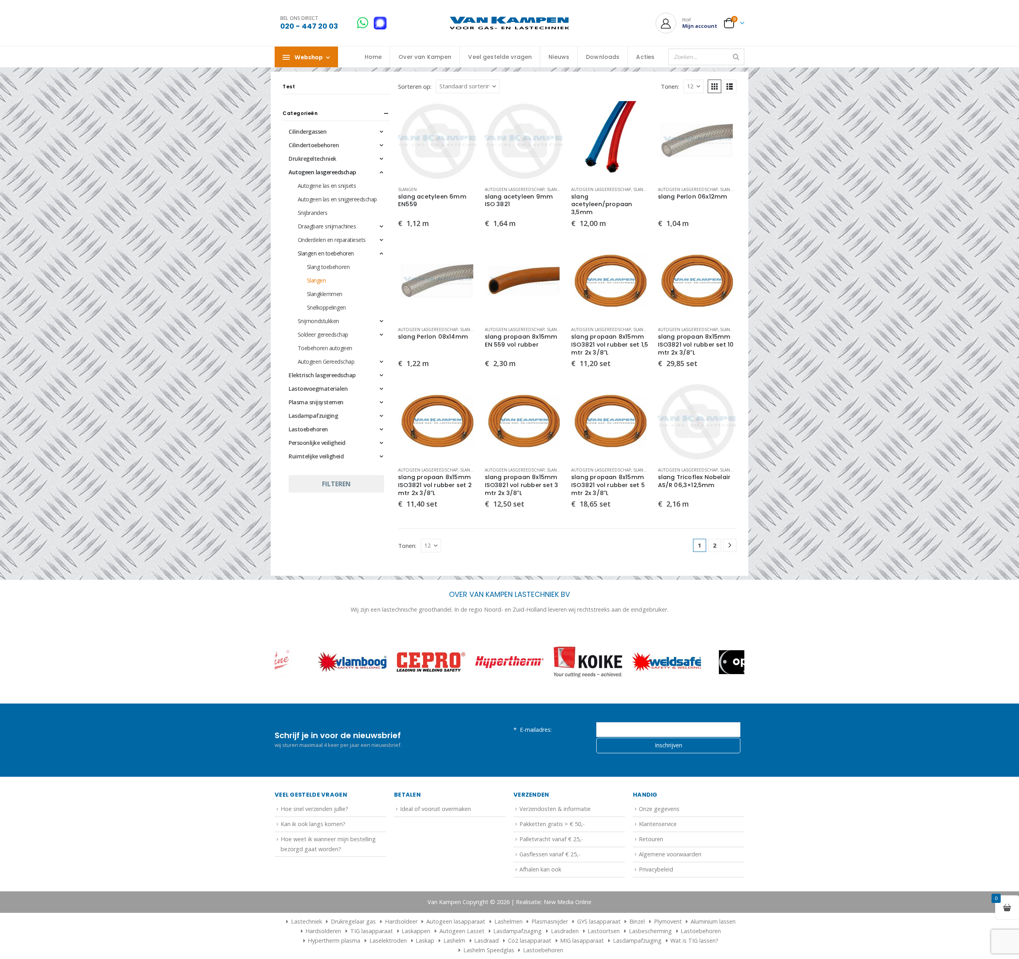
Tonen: (670, 86)
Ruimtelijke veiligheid (316, 456)
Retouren (651, 839)
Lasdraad (486, 940)
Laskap (425, 940)
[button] (714, 86)
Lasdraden (565, 931)
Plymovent (668, 921)
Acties (645, 57)
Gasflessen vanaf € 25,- (549, 854)
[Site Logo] (509, 23)
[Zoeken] (736, 57)
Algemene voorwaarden (670, 854)
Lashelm (454, 940)
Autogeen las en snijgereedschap (337, 199)
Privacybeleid (656, 869)
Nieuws (559, 57)
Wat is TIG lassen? (694, 940)
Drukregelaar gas (353, 921)
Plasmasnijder (549, 921)
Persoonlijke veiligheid (317, 442)
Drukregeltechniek (312, 158)
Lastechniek (306, 921)
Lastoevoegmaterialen (318, 388)
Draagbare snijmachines (327, 226)
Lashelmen (508, 921)
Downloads (602, 57)
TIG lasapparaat (371, 931)
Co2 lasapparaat (529, 940)
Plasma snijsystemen (316, 402)
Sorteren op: (414, 86)
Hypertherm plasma (334, 940)
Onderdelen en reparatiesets (332, 240)
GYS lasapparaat (599, 921)
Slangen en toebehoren (326, 253)
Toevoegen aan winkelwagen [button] (464, 114)
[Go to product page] (437, 140)
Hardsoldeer (401, 921)
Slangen (407, 189)
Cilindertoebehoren (314, 145)
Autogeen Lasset (461, 931)
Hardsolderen (323, 931)
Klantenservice (658, 824)
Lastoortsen (604, 931)
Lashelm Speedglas (488, 950)
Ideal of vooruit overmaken (435, 809)
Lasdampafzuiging (313, 415)
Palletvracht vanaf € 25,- (551, 839)
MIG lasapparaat (582, 940)
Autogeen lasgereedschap (515, 189)
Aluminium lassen (713, 921)
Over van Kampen (424, 57)
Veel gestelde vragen (500, 57)
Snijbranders (312, 212)
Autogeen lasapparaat (455, 921)
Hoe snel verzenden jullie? (314, 809)
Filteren (336, 483)
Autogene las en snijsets (327, 185)
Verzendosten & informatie (555, 809)
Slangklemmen (324, 294)
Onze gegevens (659, 809)
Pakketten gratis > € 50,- (552, 824)
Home (373, 57)
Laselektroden (388, 940)
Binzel (637, 921)
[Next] (729, 545)
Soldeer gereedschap (323, 334)
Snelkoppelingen (326, 307)
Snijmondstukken (318, 321)
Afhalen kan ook (540, 869)
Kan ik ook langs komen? (313, 824)
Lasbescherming (650, 931)
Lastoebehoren (308, 429)
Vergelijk (464, 132)
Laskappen (416, 931)
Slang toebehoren (328, 267)
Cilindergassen (307, 131)
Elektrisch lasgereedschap (322, 375)
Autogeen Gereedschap (326, 361)
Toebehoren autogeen (325, 348)
